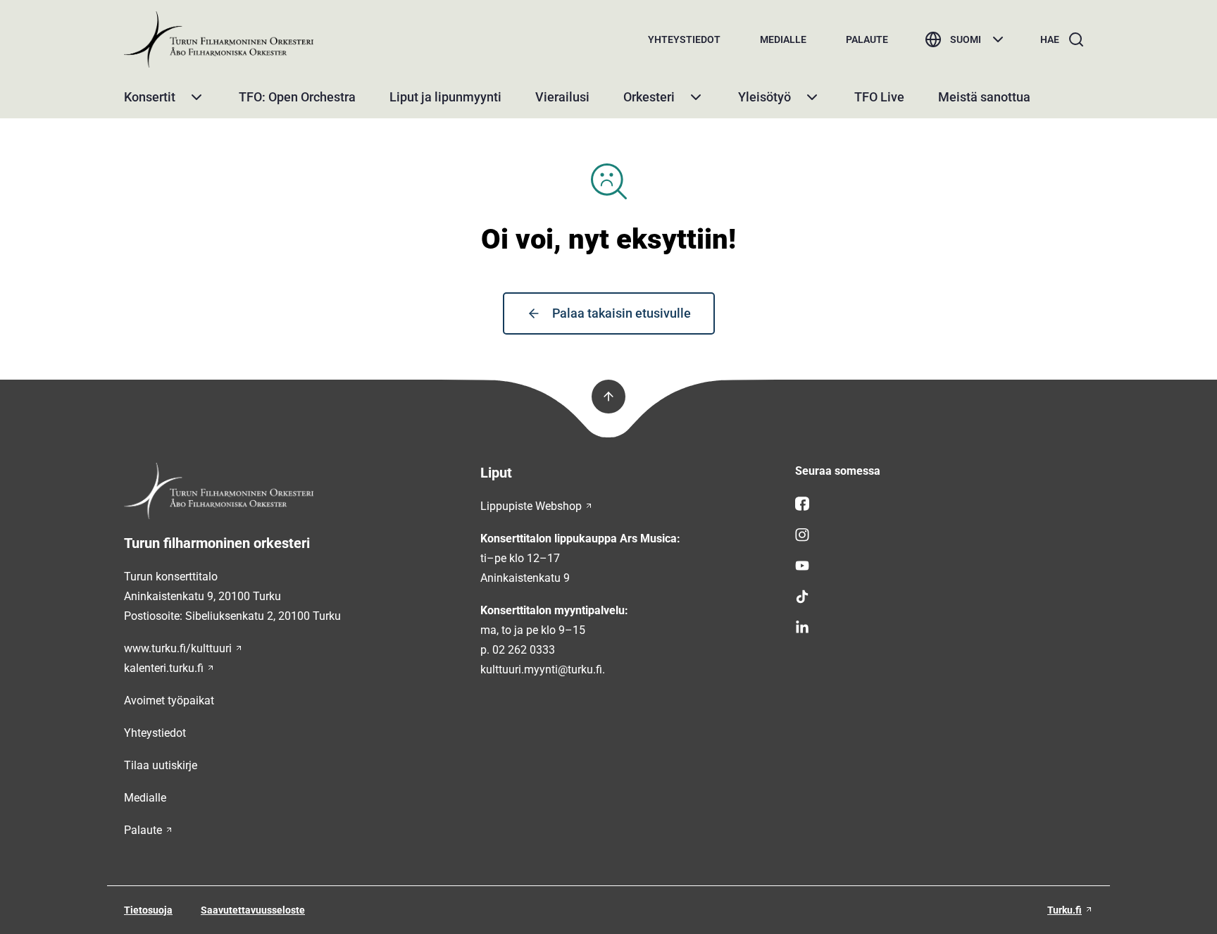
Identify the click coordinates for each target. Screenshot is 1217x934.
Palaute (867, 39)
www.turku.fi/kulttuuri (178, 648)
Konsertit (149, 96)
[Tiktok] (944, 597)
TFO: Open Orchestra (297, 96)
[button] (196, 97)
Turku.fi (1064, 910)
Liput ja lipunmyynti (445, 96)
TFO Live (879, 96)
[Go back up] (608, 396)
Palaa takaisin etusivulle (621, 313)
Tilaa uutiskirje (160, 765)
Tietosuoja (148, 910)
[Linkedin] (944, 628)
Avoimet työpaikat (169, 700)
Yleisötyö (764, 96)
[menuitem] (684, 39)
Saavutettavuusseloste (253, 910)
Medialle (783, 39)
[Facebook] (944, 504)
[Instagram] (944, 535)
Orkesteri (649, 96)
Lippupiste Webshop (531, 506)
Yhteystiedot (684, 39)
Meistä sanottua (984, 96)
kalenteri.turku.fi (164, 668)
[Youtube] (944, 566)
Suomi (965, 39)
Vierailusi (562, 96)
